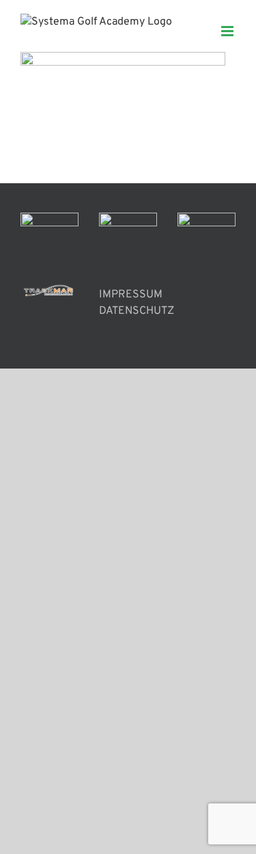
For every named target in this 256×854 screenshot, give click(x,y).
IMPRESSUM (130, 295)
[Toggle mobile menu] (228, 31)
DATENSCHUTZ (136, 311)
